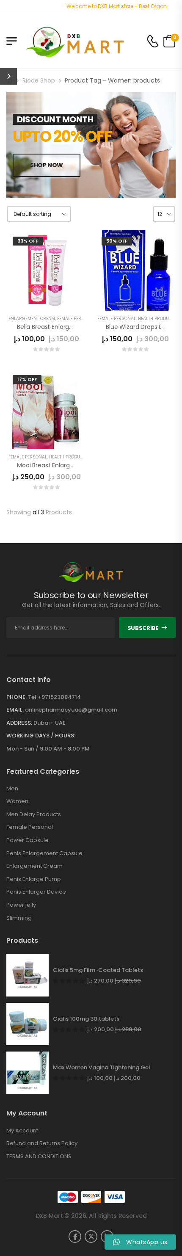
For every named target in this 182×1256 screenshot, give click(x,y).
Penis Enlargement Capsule (44, 853)
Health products (157, 318)
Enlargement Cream (31, 318)
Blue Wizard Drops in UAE (141, 327)
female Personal (76, 318)
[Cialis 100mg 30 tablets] (27, 1024)
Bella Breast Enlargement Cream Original (76, 327)
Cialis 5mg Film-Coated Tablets (98, 970)
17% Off (27, 379)
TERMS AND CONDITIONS (39, 1156)
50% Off (116, 240)
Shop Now (46, 165)
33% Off (27, 240)
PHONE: (16, 697)
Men (12, 788)
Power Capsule (27, 840)
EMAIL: (15, 710)
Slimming (19, 918)
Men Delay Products (33, 814)
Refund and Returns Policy (41, 1143)
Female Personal (29, 827)
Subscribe (142, 628)
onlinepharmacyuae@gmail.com (71, 710)
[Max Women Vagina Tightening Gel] (27, 1073)
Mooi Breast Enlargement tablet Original (75, 465)
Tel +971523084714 (54, 697)
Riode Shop (38, 80)
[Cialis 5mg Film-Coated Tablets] (27, 975)
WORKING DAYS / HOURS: (40, 735)
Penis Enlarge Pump (33, 879)
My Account (22, 1130)
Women (17, 801)
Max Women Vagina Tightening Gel (101, 1067)
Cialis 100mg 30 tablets (86, 1019)
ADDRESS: (19, 723)
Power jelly (21, 905)
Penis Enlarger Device (36, 892)
